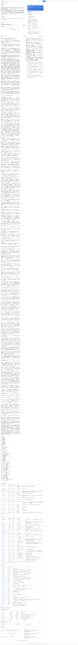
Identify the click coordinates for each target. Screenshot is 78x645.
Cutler (2, 605)
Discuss (39, 33)
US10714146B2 (3, 599)
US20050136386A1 (3, 510)
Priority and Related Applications (34, 32)
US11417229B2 (3, 557)
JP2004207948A (3, 488)
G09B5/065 (3, 18)
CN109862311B (3, 591)
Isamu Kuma (31, 12)
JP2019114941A (3, 528)
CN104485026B (3, 546)
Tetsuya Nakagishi (37, 12)
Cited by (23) (35, 31)
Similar (40, 9)
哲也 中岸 (40, 12)
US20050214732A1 (3, 512)
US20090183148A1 (3, 533)
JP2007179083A (3, 594)
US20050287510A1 (3, 497)
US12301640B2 (3, 561)
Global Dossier (36, 33)
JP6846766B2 (3, 550)
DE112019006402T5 (3, 583)
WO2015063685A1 (3, 577)
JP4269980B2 (3, 588)
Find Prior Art (35, 9)
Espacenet (32, 33)
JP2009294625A (3, 525)
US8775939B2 (3, 534)
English (33, 11)
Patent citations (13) (31, 31)
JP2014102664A (3, 580)
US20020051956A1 (3, 495)
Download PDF (30, 9)
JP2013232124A (3, 596)
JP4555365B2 (3, 574)
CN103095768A (3, 541)
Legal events (38, 31)
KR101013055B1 (3, 571)
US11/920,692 (3, 617)
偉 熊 (33, 12)
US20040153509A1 (3, 491)
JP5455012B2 (3, 602)
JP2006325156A (3, 568)
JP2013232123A (3, 586)
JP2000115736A (3, 486)
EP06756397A (3, 614)
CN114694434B (3, 559)
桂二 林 (31, 13)
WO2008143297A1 (3, 519)
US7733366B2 (3, 504)
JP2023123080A (3, 530)
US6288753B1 (3, 493)
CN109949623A (3, 554)
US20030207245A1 (3, 499)
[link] (12, 19)
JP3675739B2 (3, 501)
